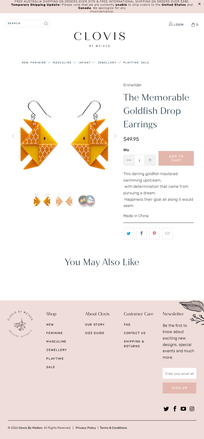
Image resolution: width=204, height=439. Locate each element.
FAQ (127, 324)
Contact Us (135, 333)
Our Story (95, 324)
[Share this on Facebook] (141, 233)
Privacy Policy (86, 428)
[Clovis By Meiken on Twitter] (166, 409)
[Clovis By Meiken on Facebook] (175, 409)
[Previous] (14, 136)
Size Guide (94, 333)
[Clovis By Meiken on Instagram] (192, 409)
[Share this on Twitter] (128, 233)
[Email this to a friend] (167, 233)
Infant (85, 62)
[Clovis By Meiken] (99, 40)
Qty (126, 150)
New (25, 62)
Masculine (63, 62)
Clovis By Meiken (30, 428)
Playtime (131, 62)
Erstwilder (132, 85)
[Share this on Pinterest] (154, 233)
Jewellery (107, 62)
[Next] (115, 136)
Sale (145, 62)
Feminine (39, 62)
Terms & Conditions (113, 428)
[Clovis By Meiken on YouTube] (183, 409)
